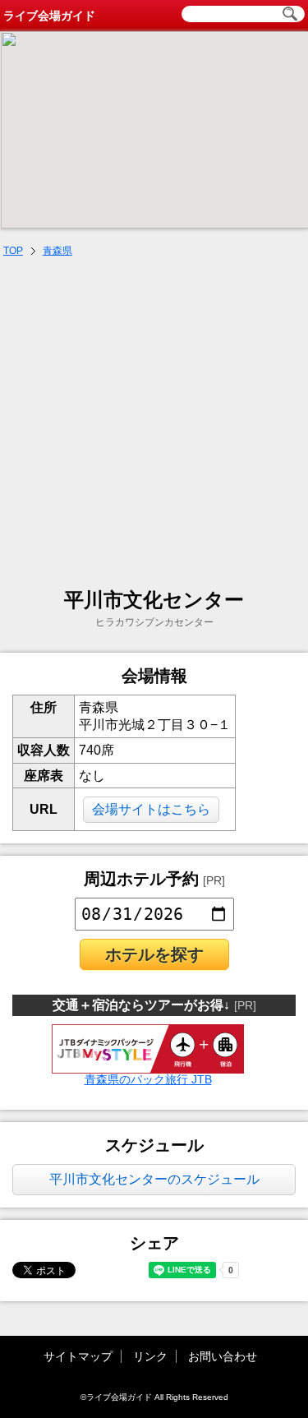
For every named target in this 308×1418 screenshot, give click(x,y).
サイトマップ (78, 1356)
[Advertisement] (154, 424)
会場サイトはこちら (151, 809)
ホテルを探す (154, 954)
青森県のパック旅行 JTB (148, 1079)
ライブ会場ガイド (49, 15)
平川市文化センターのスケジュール (154, 1179)
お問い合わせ (222, 1356)
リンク (150, 1356)
